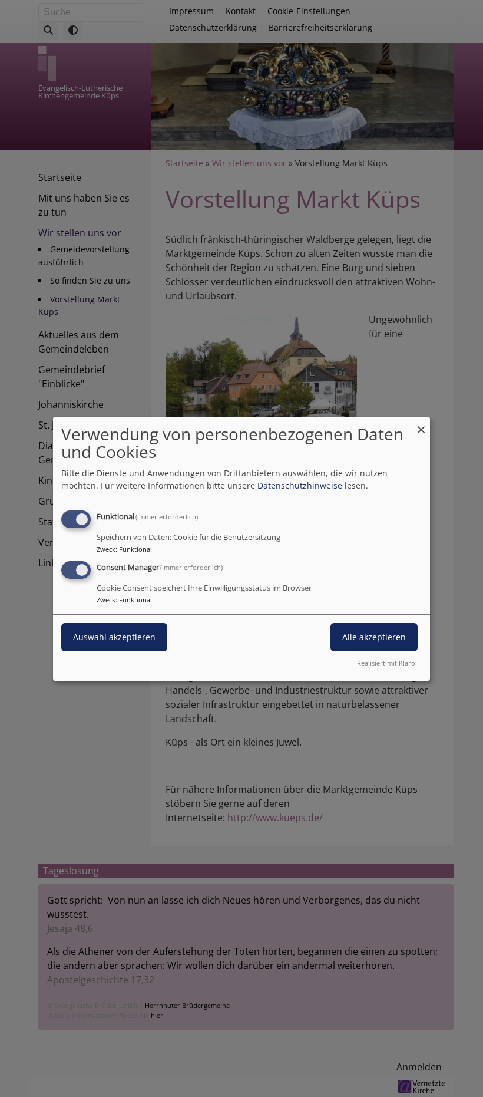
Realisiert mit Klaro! (387, 662)
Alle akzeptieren (374, 637)
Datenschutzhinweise (299, 485)
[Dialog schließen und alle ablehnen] (421, 423)
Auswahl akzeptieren (114, 637)
